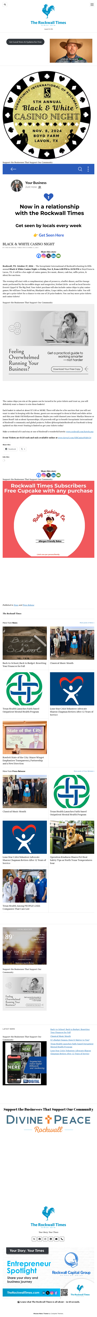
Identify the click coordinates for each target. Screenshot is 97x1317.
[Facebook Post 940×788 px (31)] (48, 240)
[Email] (58, 256)
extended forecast (24, 959)
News (16, 605)
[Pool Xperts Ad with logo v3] (29, 1069)
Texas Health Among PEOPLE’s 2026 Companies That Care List (21, 907)
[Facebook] (39, 256)
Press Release (28, 605)
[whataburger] (25, 1017)
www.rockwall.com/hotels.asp (79, 431)
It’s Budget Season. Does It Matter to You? (69, 1040)
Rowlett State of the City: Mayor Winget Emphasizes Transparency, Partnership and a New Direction (23, 760)
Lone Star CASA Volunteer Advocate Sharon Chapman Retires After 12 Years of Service (71, 711)
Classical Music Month (61, 663)
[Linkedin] (53, 256)
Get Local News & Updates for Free (25, 42)
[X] (48, 256)
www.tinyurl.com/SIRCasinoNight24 (74, 437)
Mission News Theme (40, 1313)
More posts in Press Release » (84, 771)
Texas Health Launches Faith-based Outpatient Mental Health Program (21, 710)
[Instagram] (43, 256)
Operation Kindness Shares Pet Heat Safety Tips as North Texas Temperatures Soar (71, 860)
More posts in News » (87, 623)
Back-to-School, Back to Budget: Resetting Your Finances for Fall (24, 664)
